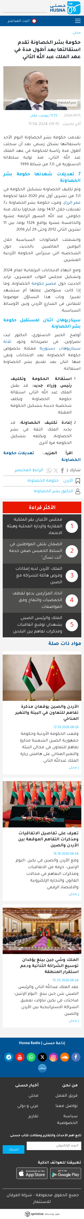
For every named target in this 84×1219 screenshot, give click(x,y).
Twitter (42, 1057)
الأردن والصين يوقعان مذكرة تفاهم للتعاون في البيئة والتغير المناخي (47, 713)
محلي (77, 33)
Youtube (19, 1057)
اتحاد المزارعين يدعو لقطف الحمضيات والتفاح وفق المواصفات (37, 600)
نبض (42, 1068)
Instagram (53, 1057)
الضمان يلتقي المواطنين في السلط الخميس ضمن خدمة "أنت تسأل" (35, 551)
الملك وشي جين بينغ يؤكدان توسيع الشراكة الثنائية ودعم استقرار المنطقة (49, 966)
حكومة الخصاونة (43, 481)
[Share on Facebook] (62, 470)
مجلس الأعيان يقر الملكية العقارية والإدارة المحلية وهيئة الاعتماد (34, 527)
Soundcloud (64, 1057)
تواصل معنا (67, 1106)
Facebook (75, 1057)
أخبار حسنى (27, 1085)
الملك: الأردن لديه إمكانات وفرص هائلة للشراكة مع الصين (38, 576)
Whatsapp (31, 1057)
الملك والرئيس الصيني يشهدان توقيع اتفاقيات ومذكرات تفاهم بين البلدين (37, 625)
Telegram (8, 1057)
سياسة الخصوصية (67, 1120)
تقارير (34, 1116)
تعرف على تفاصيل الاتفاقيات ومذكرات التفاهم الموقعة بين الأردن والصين (48, 839)
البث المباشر (19, 21)
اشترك (14, 1150)
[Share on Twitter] (55, 470)
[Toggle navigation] (76, 21)
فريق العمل (66, 1096)
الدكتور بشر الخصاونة (53, 491)
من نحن (70, 1085)
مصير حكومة (44, 284)
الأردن (68, 481)
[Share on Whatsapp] (49, 470)
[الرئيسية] (65, 8)
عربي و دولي (28, 1106)
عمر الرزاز (72, 203)
